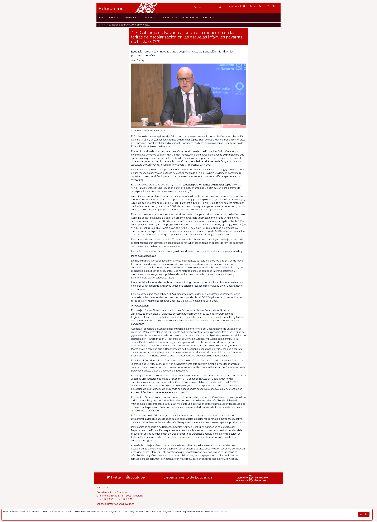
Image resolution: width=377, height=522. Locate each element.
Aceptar (364, 514)
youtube (137, 477)
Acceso (254, 6)
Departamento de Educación (188, 477)
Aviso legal (102, 487)
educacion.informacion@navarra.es (115, 504)
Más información (221, 511)
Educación (111, 8)
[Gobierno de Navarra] (251, 477)
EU (273, 6)
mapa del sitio (235, 6)
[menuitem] (101, 17)
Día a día (102, 25)
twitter (116, 477)
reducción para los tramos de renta (201, 184)
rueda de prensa (225, 154)
